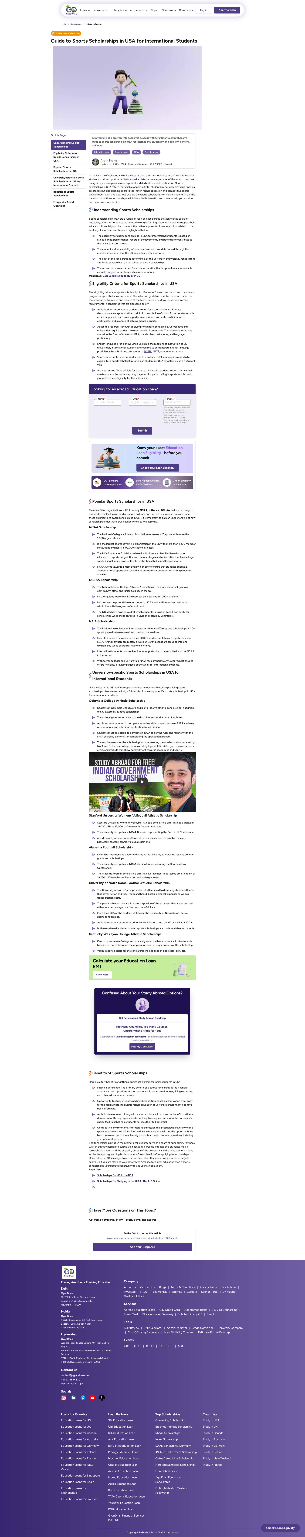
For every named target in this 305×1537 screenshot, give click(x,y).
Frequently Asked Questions (63, 204)
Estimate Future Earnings (214, 1332)
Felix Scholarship (166, 1471)
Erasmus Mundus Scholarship (173, 1426)
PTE (170, 1346)
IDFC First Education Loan (124, 1445)
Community (186, 10)
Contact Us (147, 1287)
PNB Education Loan (121, 1509)
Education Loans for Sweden (79, 1499)
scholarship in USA (115, 1131)
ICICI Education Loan (121, 1433)
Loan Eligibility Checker (179, 1332)
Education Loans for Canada (79, 1433)
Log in (203, 10)
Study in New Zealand (217, 1458)
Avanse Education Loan (123, 1471)
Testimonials (159, 1291)
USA (136, 152)
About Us (130, 1287)
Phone (171, 399)
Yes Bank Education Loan (124, 1503)
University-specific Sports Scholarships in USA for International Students (68, 181)
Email (136, 399)
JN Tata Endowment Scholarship (176, 1452)
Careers (192, 1291)
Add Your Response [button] (142, 1247)
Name (101, 399)
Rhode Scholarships (167, 1433)
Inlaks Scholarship (166, 1439)
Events (211, 1314)
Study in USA (211, 1420)
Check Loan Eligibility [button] (280, 1528)
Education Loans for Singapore (80, 1475)
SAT (161, 1346)
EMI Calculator (153, 1328)
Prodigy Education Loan (123, 1452)
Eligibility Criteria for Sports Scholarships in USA (66, 157)
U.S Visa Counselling (224, 1310)
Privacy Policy (208, 1287)
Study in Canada (213, 1433)
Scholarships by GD (190, 1314)
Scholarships (100, 10)
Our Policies (228, 1287)
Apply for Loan (227, 9)
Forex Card (131, 1314)
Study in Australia (214, 1439)
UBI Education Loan (120, 1426)
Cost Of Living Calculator (143, 1332)
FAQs (143, 1291)
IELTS (156, 351)
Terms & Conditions (183, 1287)
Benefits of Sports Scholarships (63, 193)
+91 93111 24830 (70, 1379)
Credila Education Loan (123, 1465)
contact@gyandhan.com (75, 1375)
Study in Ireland (212, 1452)
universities (129, 175)
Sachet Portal (209, 1291)
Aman (145, 164)
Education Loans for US (76, 1420)
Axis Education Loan (121, 1439)
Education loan (101, 152)
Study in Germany (214, 1445)
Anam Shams (109, 160)
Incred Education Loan (122, 1477)
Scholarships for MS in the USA (115, 1175)
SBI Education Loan (120, 1420)
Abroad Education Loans (139, 1310)
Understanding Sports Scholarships (66, 144)
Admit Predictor (177, 1328)
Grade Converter (202, 1328)
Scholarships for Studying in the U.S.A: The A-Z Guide (128, 1181)
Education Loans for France (78, 1458)
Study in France (212, 1465)
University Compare (230, 1328)
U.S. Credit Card (169, 1310)
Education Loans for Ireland (78, 1452)
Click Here (102, 974)
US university (137, 252)
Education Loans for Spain (77, 1482)
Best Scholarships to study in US (121, 275)
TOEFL (148, 351)
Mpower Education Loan (123, 1458)
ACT (180, 1346)
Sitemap (177, 1291)
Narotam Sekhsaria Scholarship (175, 1465)
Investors (130, 1291)
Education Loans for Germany (80, 1445)
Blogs (153, 10)
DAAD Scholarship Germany (173, 1445)
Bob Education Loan (121, 1490)
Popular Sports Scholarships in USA (65, 169)
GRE (127, 1346)
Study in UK (210, 1426)
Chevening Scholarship (170, 1420)
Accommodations (195, 1310)
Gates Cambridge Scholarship (174, 1458)
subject (111, 272)
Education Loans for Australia (79, 1439)
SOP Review (131, 1328)
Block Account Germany (157, 1314)
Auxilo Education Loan (122, 1484)
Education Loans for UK (76, 1426)
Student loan (121, 152)
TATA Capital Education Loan (126, 1496)
